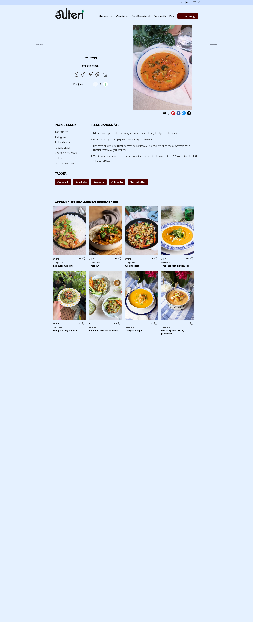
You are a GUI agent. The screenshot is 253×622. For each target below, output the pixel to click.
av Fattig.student (90, 65)
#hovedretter (138, 182)
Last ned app (186, 16)
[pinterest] (173, 113)
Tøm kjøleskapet (141, 16)
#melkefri (81, 182)
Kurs (171, 16)
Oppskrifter (122, 16)
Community (160, 16)
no (182, 2)
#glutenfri (117, 182)
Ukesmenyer (106, 16)
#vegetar (99, 182)
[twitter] (189, 113)
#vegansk (63, 182)
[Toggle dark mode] (194, 2)
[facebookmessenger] (184, 113)
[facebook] (178, 113)
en (187, 2)
